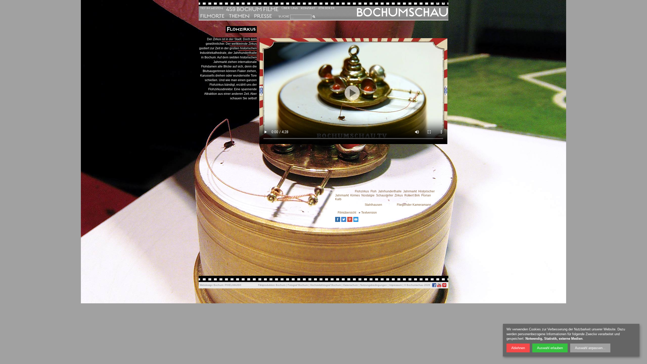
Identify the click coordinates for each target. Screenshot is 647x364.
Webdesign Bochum (211, 285)
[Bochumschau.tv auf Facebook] (434, 285)
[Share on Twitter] (345, 221)
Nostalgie (368, 195)
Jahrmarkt (410, 191)
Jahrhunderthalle (390, 191)
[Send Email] (357, 221)
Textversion (369, 212)
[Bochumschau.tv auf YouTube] (439, 285)
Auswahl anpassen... (590, 348)
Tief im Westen (211, 8)
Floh (374, 191)
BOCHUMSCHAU (402, 12)
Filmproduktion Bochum (271, 285)
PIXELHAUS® (233, 285)
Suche (284, 16)
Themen (239, 16)
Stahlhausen (373, 205)
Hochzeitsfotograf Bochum (325, 285)
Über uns (290, 8)
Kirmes (355, 195)
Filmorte (212, 16)
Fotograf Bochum (298, 285)
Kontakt (308, 8)
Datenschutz (350, 285)
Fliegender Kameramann (414, 205)
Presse (263, 16)
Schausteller (384, 195)
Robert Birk (412, 195)
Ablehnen (518, 348)
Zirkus (399, 195)
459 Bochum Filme (252, 9)
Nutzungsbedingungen (373, 285)
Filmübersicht (347, 212)
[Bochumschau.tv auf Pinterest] (444, 285)
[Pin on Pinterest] (351, 221)
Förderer (326, 8)
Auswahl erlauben (550, 348)
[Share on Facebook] (339, 221)
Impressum (395, 285)
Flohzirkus (362, 191)
